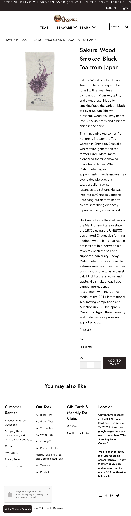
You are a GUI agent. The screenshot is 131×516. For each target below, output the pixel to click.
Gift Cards (73, 426)
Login (111, 8)
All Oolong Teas (45, 441)
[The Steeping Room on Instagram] (112, 496)
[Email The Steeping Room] (100, 496)
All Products (43, 472)
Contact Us (11, 446)
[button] (47, 28)
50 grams (86, 347)
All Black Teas (44, 415)
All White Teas (45, 435)
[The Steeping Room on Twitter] (117, 496)
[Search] (127, 26)
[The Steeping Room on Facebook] (106, 496)
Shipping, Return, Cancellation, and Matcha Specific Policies (18, 435)
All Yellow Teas (45, 428)
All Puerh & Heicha (47, 448)
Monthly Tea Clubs (78, 433)
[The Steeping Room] (65, 18)
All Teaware (43, 465)
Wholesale (11, 453)
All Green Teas (44, 421)
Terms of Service (14, 466)
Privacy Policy (13, 459)
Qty (81, 357)
